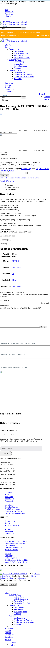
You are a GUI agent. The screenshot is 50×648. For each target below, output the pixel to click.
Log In (8, 16)
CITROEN (4, 171)
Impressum (9, 531)
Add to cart (4, 175)
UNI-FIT (8, 45)
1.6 (37, 169)
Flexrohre (17, 68)
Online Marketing (6, 578)
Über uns (8, 85)
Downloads (9, 91)
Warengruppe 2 (15, 60)
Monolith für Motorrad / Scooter (16, 562)
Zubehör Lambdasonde (13, 548)
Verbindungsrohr (11, 558)
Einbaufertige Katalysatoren (15, 543)
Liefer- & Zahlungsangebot (15, 513)
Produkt (3, 308)
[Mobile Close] (0, 587)
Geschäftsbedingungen (13, 509)
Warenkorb (9, 14)
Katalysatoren (19, 51)
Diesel (11, 171)
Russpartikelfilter (20, 55)
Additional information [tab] (13, 187)
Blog (6, 10)
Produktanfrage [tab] (10, 189)
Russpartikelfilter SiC (22, 58)
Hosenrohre (18, 64)
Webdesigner (21, 578)
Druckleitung (19, 62)
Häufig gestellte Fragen (13, 511)
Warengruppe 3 (15, 70)
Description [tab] (9, 185)
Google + (24, 178)
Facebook (3, 178)
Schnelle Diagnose (11, 507)
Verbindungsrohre (20, 66)
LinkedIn (16, 178)
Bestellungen (9, 499)
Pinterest (31, 178)
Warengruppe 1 (15, 49)
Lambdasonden (19, 72)
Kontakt (8, 87)
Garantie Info (9, 89)
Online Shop (9, 492)
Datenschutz (9, 533)
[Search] (24, 28)
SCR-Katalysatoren (21, 53)
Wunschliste (9, 12)
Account (8, 495)
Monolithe (18, 79)
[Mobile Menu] (0, 20)
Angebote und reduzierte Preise (16, 541)
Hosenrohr (8, 556)
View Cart (4, 584)
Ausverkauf (9, 83)
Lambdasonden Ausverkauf (24, 77)
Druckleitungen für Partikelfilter (16, 560)
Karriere (8, 523)
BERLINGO (44, 169)
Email (37, 178)
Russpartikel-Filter (11, 550)
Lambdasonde (10, 545)
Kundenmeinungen (12, 525)
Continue (13, 584)
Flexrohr (8, 554)
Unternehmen (10, 521)
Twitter (10, 178)
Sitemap (34, 576)
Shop (6, 47)
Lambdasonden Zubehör (23, 74)
